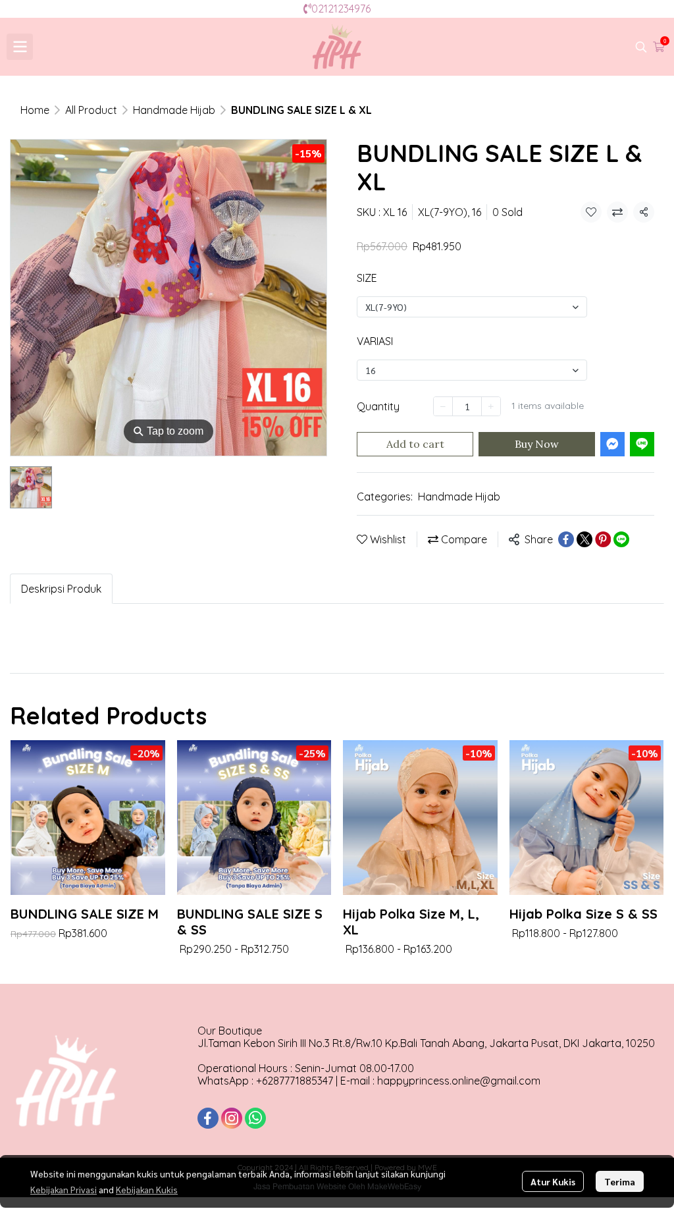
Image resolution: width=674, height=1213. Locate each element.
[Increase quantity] (491, 406)
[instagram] (231, 1118)
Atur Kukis (553, 1181)
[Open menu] (20, 47)
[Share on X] (584, 539)
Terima (619, 1181)
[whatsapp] (255, 1118)
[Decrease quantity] (443, 406)
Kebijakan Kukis (147, 1189)
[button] (641, 47)
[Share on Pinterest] (603, 539)
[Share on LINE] (621, 539)
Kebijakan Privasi (63, 1189)
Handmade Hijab (174, 110)
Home (34, 110)
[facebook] (208, 1118)
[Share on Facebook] (566, 539)
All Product (91, 110)
